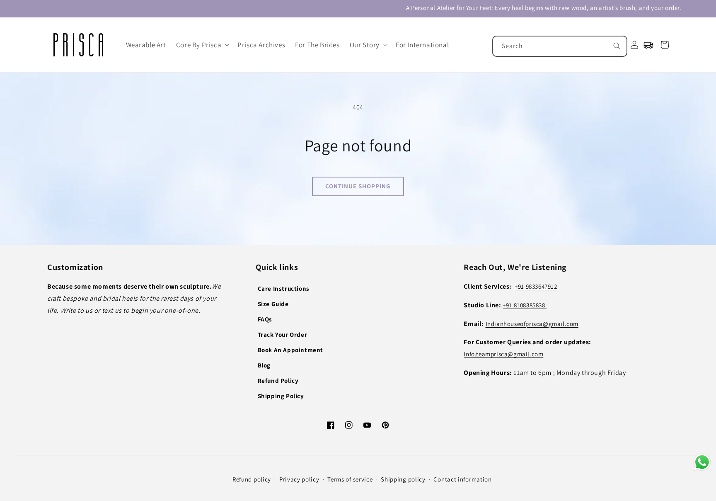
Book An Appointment (290, 350)
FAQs (265, 319)
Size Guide (273, 304)
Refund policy (251, 479)
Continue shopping (358, 186)
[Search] (617, 46)
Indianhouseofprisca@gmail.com (532, 324)
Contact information (462, 479)
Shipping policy (403, 479)
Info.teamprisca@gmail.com (503, 354)
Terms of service (350, 479)
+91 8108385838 (525, 305)
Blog (264, 365)
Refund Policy (278, 380)
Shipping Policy (281, 396)
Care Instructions (284, 288)
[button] (201, 44)
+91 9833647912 (536, 286)
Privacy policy (299, 479)
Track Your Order (282, 334)
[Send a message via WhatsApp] (702, 462)
